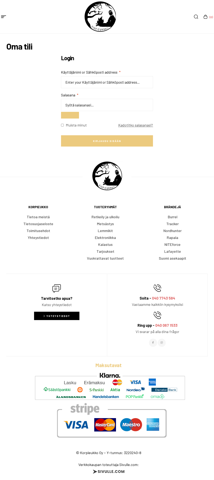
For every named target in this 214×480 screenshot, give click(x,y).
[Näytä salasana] (70, 115)
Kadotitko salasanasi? (135, 125)
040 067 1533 (166, 325)
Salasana (69, 95)
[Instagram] (162, 343)
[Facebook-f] (153, 343)
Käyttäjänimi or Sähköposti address (91, 72)
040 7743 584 (163, 298)
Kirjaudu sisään (107, 140)
